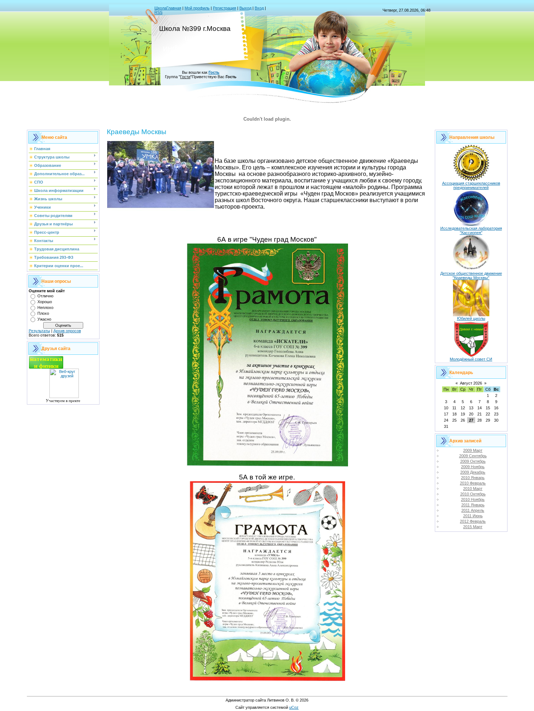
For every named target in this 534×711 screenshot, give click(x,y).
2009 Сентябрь (473, 456)
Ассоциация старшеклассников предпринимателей (471, 185)
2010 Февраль (473, 483)
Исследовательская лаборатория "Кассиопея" (471, 230)
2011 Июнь (473, 516)
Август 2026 (471, 383)
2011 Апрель (472, 510)
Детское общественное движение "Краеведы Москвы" (471, 275)
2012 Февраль (473, 521)
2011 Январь (473, 505)
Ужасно (44, 319)
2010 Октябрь (473, 494)
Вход (259, 8)
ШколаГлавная (167, 8)
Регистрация (224, 8)
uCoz (294, 707)
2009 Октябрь (473, 461)
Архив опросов (67, 331)
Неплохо (45, 307)
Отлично (45, 296)
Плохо (43, 313)
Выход (245, 8)
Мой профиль (197, 8)
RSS (158, 12)
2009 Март (472, 450)
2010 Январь (473, 477)
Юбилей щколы (471, 318)
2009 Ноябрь (473, 467)
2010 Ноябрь (473, 499)
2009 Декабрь (472, 472)
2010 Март (472, 488)
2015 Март (472, 527)
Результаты (39, 331)
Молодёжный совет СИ (471, 359)
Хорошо (44, 302)
